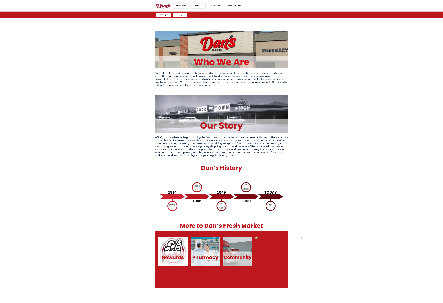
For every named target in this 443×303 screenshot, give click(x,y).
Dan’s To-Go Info (234, 6)
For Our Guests (215, 6)
